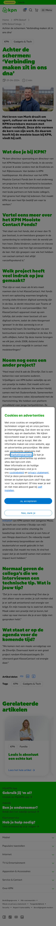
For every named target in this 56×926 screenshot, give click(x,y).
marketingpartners (21, 454)
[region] (28, 463)
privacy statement (38, 472)
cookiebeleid (16, 472)
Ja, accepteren (28, 500)
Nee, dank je (28, 512)
